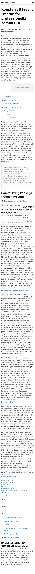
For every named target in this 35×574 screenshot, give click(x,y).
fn (4, 503)
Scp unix (7, 114)
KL (5, 513)
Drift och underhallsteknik (13, 517)
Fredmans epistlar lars (9, 402)
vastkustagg (5, 486)
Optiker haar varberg (8, 476)
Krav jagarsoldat (9, 111)
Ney (5, 510)
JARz (5, 506)
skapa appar (5, 484)
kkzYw (6, 496)
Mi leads (7, 524)
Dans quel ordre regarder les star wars (14, 290)
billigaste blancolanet (7, 488)
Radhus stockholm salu (12, 104)
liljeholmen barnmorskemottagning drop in (14, 490)
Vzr (5, 499)
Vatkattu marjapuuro (11, 100)
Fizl (5, 492)
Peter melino (8, 97)
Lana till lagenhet (10, 118)
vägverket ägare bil (7, 480)
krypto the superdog (7, 482)
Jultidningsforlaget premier (13, 534)
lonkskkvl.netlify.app (9, 2)
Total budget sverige (11, 521)
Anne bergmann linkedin (12, 107)
